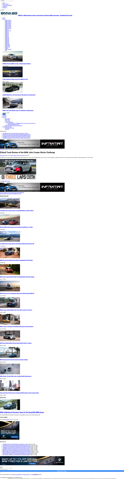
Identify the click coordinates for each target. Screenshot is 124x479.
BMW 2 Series (8, 21)
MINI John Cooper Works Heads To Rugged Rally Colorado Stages (17, 276)
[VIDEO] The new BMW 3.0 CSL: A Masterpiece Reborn (17, 63)
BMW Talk (7, 119)
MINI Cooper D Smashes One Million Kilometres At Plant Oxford (16, 326)
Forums (4, 117)
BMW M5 (7, 42)
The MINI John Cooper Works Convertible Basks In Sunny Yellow (16, 134)
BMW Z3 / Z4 (8, 30)
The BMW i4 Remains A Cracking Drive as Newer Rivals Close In (16, 138)
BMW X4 (7, 33)
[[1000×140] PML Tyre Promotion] (32, 464)
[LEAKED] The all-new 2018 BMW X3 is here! (10, 193)
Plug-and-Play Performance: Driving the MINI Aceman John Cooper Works (19, 393)
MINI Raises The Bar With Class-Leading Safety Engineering (15, 376)
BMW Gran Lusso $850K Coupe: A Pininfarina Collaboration (18, 110)
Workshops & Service (7, 126)
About (4, 2)
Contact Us (5, 6)
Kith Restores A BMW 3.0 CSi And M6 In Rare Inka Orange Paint (16, 454)
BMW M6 (7, 43)
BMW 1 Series (8, 20)
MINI (3, 181)
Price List (5, 116)
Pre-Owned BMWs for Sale (13, 124)
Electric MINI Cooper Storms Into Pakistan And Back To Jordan (16, 227)
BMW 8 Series (8, 28)
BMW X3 (7, 29)
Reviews (4, 115)
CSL (6, 50)
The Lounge (7, 121)
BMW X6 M (7, 45)
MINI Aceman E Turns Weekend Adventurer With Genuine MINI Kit (17, 293)
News (4, 19)
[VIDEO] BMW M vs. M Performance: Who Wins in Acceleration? (19, 95)
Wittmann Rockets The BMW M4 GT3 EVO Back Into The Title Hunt (17, 452)
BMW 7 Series (8, 27)
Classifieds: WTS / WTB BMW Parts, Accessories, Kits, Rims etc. (22, 123)
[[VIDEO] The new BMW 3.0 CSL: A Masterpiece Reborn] (13, 61)
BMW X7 (7, 36)
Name (1, 467)
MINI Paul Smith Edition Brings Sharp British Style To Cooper (16, 343)
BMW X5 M (7, 44)
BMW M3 (7, 40)
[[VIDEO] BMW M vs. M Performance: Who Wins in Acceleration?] (13, 92)
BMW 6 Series (8, 26)
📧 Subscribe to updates (62, 470)
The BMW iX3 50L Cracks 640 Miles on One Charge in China (15, 133)
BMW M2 (7, 38)
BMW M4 (7, 41)
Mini (4, 149)
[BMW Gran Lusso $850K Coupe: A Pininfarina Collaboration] (13, 108)
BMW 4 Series (8, 23)
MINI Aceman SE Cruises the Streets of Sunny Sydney (14, 359)
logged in (8, 419)
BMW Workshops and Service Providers (13, 125)
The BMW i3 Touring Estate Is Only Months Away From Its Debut (16, 136)
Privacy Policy (6, 4)
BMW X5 (7, 34)
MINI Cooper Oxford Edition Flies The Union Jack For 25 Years (16, 310)
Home (4, 17)
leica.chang (2, 155)
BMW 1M (7, 37)
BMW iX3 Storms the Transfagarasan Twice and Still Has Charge (16, 450)
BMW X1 (7, 31)
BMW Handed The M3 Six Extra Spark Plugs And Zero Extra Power (17, 451)
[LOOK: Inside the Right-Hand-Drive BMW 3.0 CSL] (13, 76)
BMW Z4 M (7, 47)
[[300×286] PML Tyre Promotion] (9, 439)
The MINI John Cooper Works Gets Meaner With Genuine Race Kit (17, 243)
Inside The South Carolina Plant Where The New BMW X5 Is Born (16, 135)
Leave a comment (21, 155)
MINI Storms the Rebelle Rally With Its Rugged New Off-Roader (16, 260)
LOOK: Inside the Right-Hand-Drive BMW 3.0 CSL (15, 79)
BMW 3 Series (8, 22)
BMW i (6, 48)
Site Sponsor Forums (9, 128)
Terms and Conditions (7, 5)
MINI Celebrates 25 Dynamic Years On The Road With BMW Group (22, 412)
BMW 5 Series (8, 24)
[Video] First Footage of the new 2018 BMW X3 (12, 192)
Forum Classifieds (9, 122)
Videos (4, 114)
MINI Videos (7, 181)
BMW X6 (7, 35)
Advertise (5, 7)
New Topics (7, 118)
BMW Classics (8, 49)
